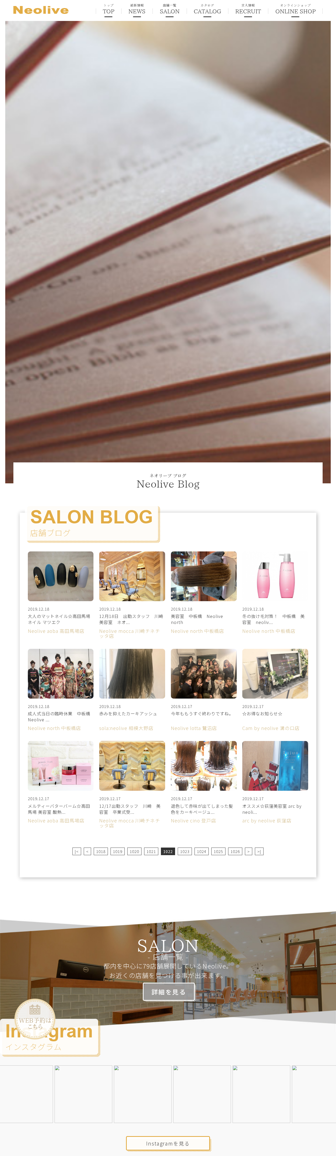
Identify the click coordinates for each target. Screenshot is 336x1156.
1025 (218, 851)
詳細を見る (168, 991)
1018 (101, 851)
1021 (151, 851)
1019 (117, 851)
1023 (185, 851)
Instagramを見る (168, 1143)
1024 (201, 851)
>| (259, 851)
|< (77, 851)
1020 (134, 851)
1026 (235, 851)
